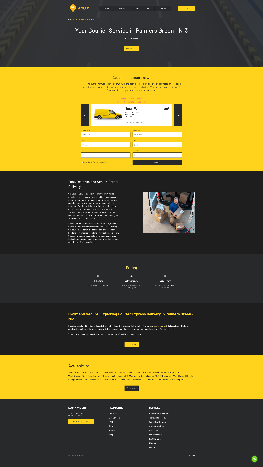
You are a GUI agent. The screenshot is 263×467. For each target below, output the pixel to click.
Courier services (156, 426)
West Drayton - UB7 (77, 376)
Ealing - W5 (179, 379)
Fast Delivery (155, 439)
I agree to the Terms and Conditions (95, 162)
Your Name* (137, 130)
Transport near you (157, 417)
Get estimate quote (157, 162)
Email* (135, 141)
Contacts (163, 9)
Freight (152, 447)
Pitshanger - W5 (169, 376)
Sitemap (112, 430)
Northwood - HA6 (172, 372)
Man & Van (154, 430)
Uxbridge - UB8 (136, 376)
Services (136, 9)
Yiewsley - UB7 (95, 376)
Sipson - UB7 (93, 372)
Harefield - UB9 (125, 372)
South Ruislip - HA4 (77, 372)
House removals (156, 434)
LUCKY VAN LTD (77, 407)
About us (122, 9)
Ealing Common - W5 (77, 379)
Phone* (135, 151)
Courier (152, 443)
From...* (83, 141)
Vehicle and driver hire (159, 413)
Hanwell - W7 (124, 379)
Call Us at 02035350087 (81, 421)
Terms (111, 426)
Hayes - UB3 (122, 376)
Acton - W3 (168, 379)
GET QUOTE (131, 48)
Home (106, 9)
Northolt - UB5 (109, 379)
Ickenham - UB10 (155, 372)
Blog (111, 434)
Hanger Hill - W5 (185, 376)
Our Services (114, 417)
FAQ (111, 422)
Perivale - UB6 (95, 379)
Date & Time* (85, 130)
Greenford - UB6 (139, 379)
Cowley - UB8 (139, 372)
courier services (159, 326)
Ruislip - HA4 (109, 376)
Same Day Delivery (157, 422)
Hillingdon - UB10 (108, 372)
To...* (82, 151)
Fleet (147, 9)
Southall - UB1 (154, 379)
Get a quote (186, 9)
